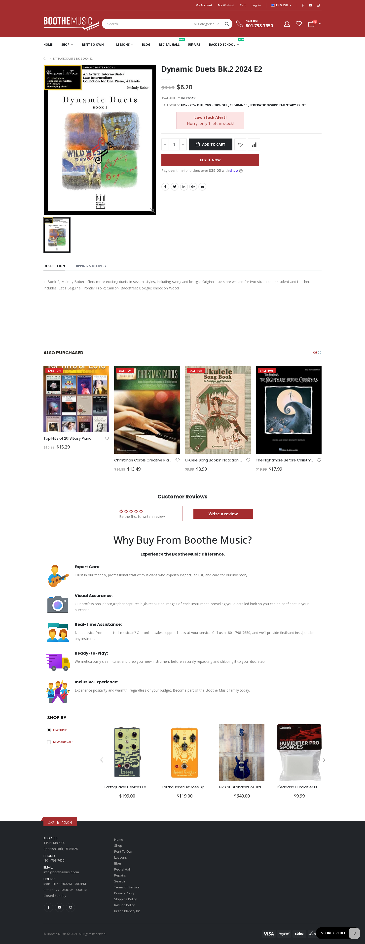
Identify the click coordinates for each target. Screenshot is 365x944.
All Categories (204, 24)
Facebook (165, 187)
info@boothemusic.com (61, 872)
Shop (118, 845)
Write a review (223, 514)
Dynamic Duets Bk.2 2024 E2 (211, 69)
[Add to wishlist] (240, 144)
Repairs (120, 875)
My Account (204, 5)
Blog (117, 863)
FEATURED (60, 730)
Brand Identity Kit (127, 911)
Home (45, 58)
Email (202, 187)
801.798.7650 (259, 26)
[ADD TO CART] (101, 374)
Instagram (70, 907)
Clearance (238, 105)
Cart (243, 5)
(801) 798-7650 (53, 860)
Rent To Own (123, 851)
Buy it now (210, 160)
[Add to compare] (254, 144)
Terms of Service (127, 887)
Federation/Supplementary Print (278, 105)
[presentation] (102, 760)
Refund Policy (124, 905)
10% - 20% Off (192, 105)
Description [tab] (54, 266)
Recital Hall (122, 869)
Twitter (175, 187)
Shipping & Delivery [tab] (90, 266)
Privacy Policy (124, 893)
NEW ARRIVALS (63, 742)
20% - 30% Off (216, 105)
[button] (315, 352)
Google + (193, 187)
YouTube (59, 907)
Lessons (120, 857)
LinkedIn (184, 187)
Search (227, 24)
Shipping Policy (125, 899)
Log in (256, 5)
